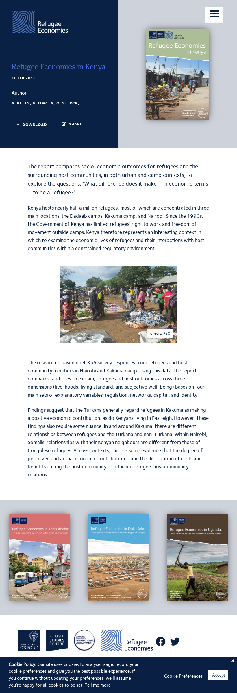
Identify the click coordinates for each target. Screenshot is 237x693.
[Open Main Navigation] (214, 15)
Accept (218, 675)
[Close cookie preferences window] (232, 661)
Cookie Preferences (183, 676)
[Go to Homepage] (40, 23)
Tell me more (98, 685)
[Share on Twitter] (76, 125)
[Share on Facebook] (66, 125)
